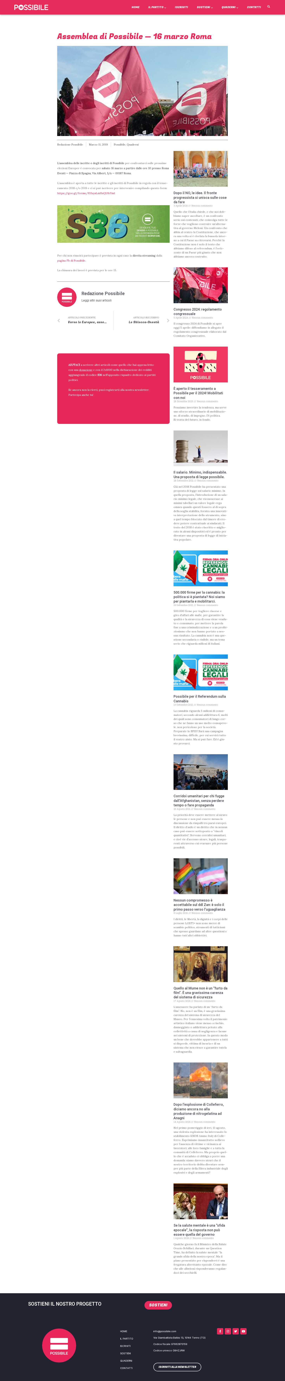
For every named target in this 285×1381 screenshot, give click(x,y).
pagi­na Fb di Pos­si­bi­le (71, 260)
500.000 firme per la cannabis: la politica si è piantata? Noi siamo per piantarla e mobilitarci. (199, 597)
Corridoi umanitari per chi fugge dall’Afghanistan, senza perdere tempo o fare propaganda (199, 800)
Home (136, 7)
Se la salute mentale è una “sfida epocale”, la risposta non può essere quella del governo (199, 1229)
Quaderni (229, 7)
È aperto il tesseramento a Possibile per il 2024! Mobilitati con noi (198, 393)
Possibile (119, 144)
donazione (85, 370)
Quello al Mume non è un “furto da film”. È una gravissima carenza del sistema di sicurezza (200, 992)
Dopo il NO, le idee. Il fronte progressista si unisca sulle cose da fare (200, 197)
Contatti (254, 7)
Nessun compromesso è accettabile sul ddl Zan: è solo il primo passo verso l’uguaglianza (199, 904)
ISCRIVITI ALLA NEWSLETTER (93, 405)
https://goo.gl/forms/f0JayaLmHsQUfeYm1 (86, 193)
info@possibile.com (164, 1331)
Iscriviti (181, 7)
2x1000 (107, 370)
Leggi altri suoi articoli (96, 300)
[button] (268, 6)
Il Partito (155, 7)
